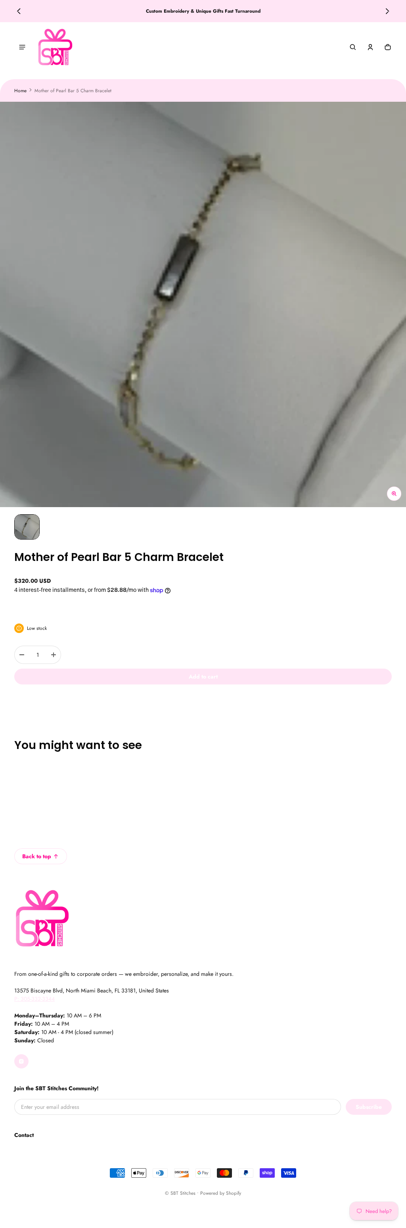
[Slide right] (387, 11)
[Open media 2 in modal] (203, 304)
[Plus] (53, 655)
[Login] (370, 47)
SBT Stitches (182, 1193)
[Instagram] (21, 1061)
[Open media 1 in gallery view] (27, 527)
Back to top (36, 856)
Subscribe (369, 1107)
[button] (353, 47)
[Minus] (22, 655)
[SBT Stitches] (55, 47)
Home (20, 90)
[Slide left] (18, 11)
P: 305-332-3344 (34, 999)
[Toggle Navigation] (22, 47)
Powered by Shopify (220, 1193)
